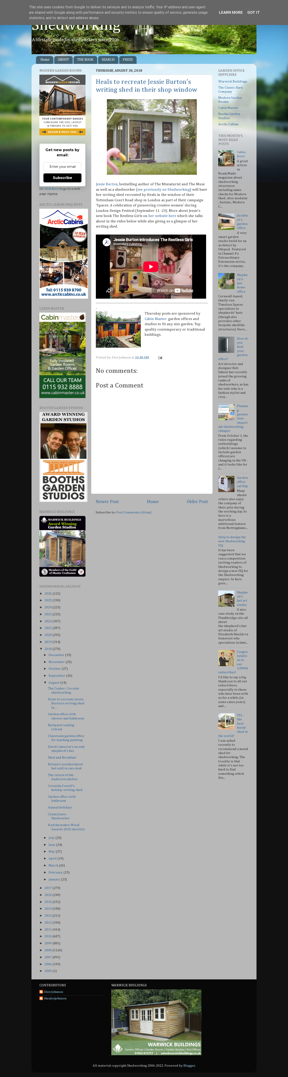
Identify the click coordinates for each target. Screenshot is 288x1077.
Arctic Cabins (228, 124)
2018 (48, 649)
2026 (48, 593)
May (52, 851)
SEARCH (108, 60)
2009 (48, 943)
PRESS (128, 60)
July (52, 838)
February (56, 872)
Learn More (231, 12)
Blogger (189, 1065)
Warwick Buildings (232, 81)
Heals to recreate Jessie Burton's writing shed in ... (66, 703)
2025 (48, 600)
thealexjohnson (55, 998)
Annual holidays (60, 807)
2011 (48, 929)
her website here (162, 216)
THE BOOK (85, 60)
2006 (48, 964)
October (55, 668)
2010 (48, 936)
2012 (48, 922)
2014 (48, 908)
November (57, 662)
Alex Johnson (53, 992)
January (55, 879)
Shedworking (76, 25)
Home (45, 60)
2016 (48, 895)
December (57, 655)
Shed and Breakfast (62, 757)
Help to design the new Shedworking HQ (232, 541)
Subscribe (62, 178)
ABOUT (63, 60)
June (52, 844)
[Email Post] (159, 357)
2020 (48, 635)
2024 (48, 607)
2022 (48, 621)
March (54, 865)
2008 (48, 950)
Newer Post (107, 501)
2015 (48, 902)
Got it (253, 12)
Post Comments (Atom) (133, 512)
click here (51, 188)
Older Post (197, 501)
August (54, 682)
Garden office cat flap (242, 482)
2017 (48, 888)
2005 (48, 971)
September (57, 675)
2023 (48, 614)
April (53, 858)
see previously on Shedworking (163, 190)
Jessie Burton (107, 184)
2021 (48, 628)
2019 (48, 642)
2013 (48, 915)
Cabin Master (155, 319)
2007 (48, 957)
